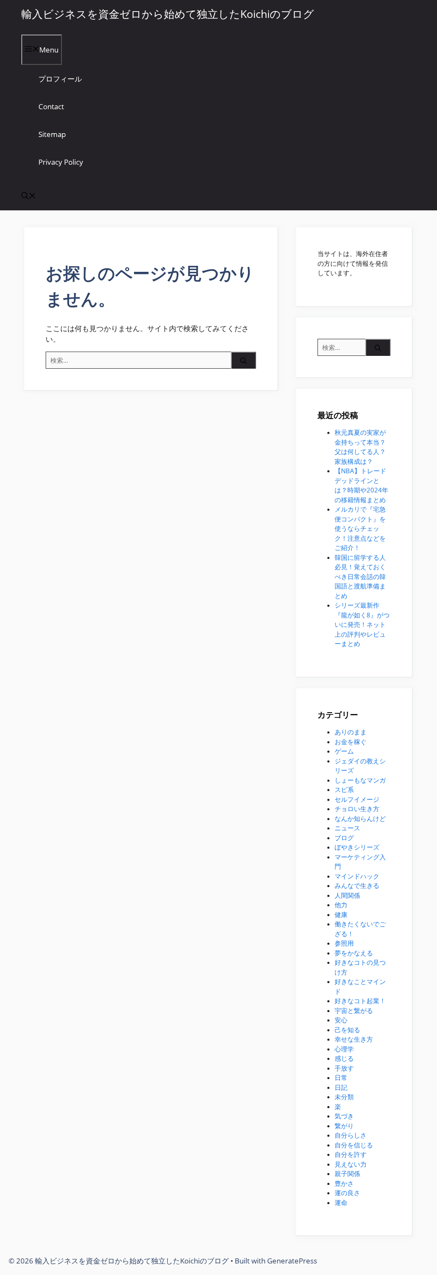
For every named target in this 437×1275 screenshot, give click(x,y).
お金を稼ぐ (351, 741)
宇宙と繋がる (354, 1010)
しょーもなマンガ (360, 780)
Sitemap (52, 134)
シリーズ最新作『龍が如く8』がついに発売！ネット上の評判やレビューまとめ (362, 624)
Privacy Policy (60, 162)
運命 (341, 1202)
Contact (51, 106)
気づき (344, 1116)
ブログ (344, 837)
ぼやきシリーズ (357, 847)
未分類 (344, 1096)
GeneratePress (292, 1261)
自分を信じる (354, 1145)
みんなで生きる (357, 885)
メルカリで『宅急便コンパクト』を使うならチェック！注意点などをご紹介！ (360, 528)
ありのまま (351, 732)
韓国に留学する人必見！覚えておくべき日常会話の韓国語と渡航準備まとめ (360, 576)
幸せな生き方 (354, 1039)
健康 (341, 914)
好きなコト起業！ (360, 1000)
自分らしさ (351, 1135)
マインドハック (357, 876)
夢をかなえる (354, 953)
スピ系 (344, 789)
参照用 (344, 943)
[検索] (243, 362)
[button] (28, 196)
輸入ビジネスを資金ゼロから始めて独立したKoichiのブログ (167, 13)
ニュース (347, 828)
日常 (341, 1077)
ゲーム (344, 751)
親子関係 (347, 1173)
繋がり (344, 1125)
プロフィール (60, 79)
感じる (344, 1058)
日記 (341, 1087)
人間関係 (347, 895)
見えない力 (351, 1164)
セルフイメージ (357, 799)
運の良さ (347, 1192)
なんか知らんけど (360, 818)
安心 (341, 1020)
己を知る (347, 1029)
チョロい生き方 (357, 808)
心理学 (344, 1049)
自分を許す (351, 1154)
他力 (341, 904)
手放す (344, 1068)
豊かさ (344, 1183)
